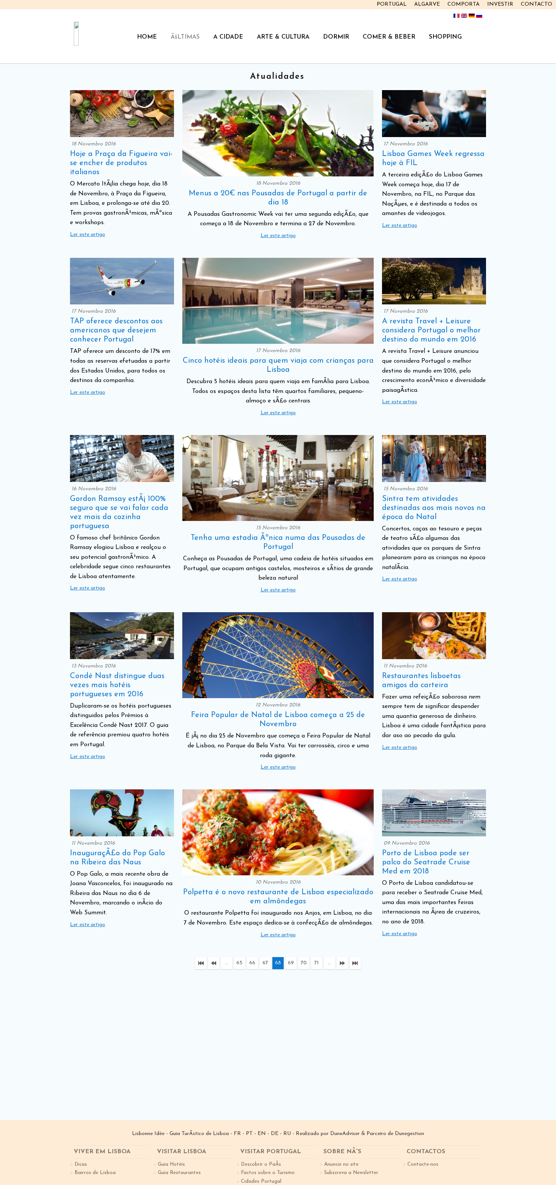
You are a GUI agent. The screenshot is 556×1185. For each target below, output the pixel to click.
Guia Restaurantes (179, 1172)
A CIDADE (228, 37)
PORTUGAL (392, 4)
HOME (147, 37)
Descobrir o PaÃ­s (261, 1164)
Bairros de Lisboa (95, 1172)
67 (265, 963)
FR (237, 1134)
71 (316, 963)
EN (262, 1134)
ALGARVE (427, 4)
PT (249, 1134)
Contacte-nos (422, 1164)
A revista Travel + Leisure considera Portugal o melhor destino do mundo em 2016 (431, 330)
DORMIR (336, 37)
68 (278, 963)
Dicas (81, 1164)
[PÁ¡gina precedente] (214, 963)
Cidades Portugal (261, 1181)
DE (274, 1134)
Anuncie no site (341, 1164)
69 (291, 963)
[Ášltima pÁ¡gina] (355, 963)
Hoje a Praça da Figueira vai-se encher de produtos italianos (121, 163)
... (226, 963)
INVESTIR (500, 4)
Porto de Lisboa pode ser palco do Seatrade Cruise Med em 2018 (426, 862)
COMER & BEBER (389, 37)
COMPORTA (463, 4)
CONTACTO (536, 4)
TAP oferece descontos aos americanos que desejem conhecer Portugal (116, 330)
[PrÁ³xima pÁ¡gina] (342, 963)
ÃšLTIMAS (185, 37)
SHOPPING (445, 37)
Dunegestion (409, 1134)
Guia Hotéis (171, 1164)
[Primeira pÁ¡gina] (201, 963)
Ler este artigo (87, 234)
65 (239, 963)
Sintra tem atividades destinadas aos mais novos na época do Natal (434, 508)
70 (304, 963)
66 (252, 963)
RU (287, 1134)
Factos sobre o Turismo (268, 1172)
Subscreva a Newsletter (351, 1172)
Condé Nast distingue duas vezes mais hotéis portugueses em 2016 (117, 685)
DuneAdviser (345, 1134)
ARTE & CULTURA (283, 37)
